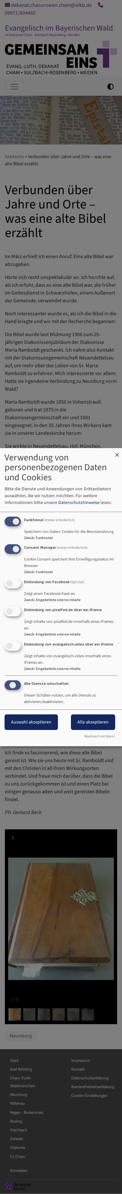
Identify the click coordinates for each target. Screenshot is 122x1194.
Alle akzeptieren (93, 722)
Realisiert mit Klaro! (99, 736)
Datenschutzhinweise (79, 502)
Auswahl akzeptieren (31, 722)
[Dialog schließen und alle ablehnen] (117, 452)
